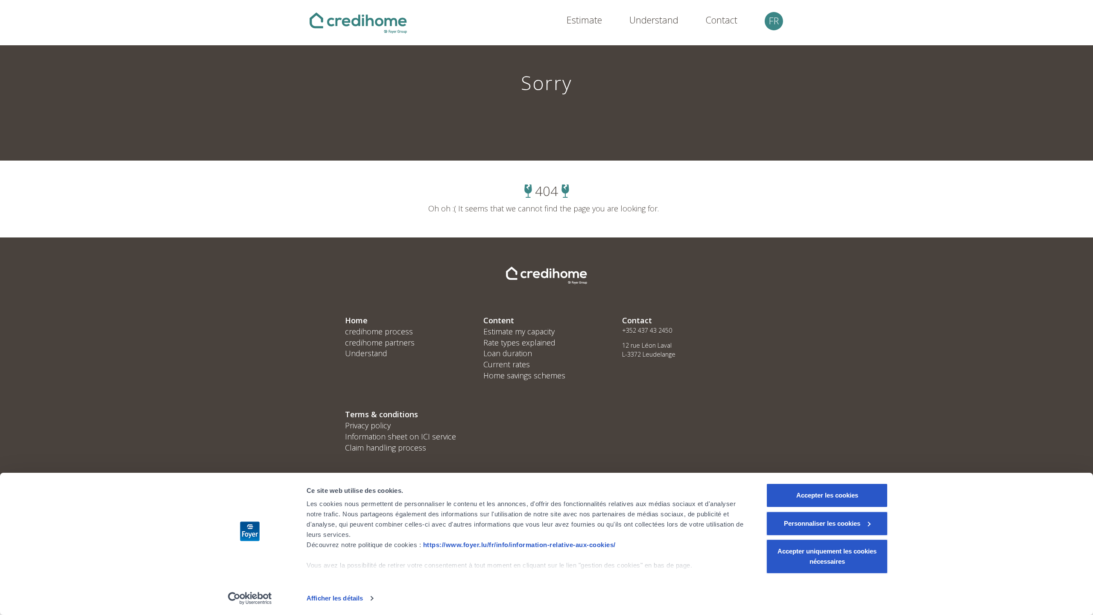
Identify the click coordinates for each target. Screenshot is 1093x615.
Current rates (506, 364)
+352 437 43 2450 (647, 330)
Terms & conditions (381, 414)
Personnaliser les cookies (822, 523)
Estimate (584, 20)
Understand (653, 20)
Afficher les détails (335, 598)
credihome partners (380, 342)
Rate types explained (519, 342)
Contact (721, 20)
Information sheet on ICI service (400, 436)
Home (356, 320)
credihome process (379, 331)
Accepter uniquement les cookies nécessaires (827, 556)
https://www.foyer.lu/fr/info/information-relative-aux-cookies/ (519, 544)
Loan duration (507, 353)
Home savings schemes (524, 375)
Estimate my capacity (519, 331)
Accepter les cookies (827, 495)
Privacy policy (368, 425)
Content (498, 320)
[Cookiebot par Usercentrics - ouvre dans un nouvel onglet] (250, 598)
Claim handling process (385, 447)
